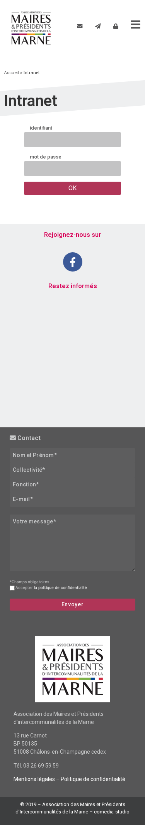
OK (72, 188)
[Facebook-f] (72, 262)
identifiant (41, 128)
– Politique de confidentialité (90, 779)
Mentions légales (34, 779)
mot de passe (45, 157)
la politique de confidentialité (60, 587)
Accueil (11, 72)
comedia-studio (112, 812)
